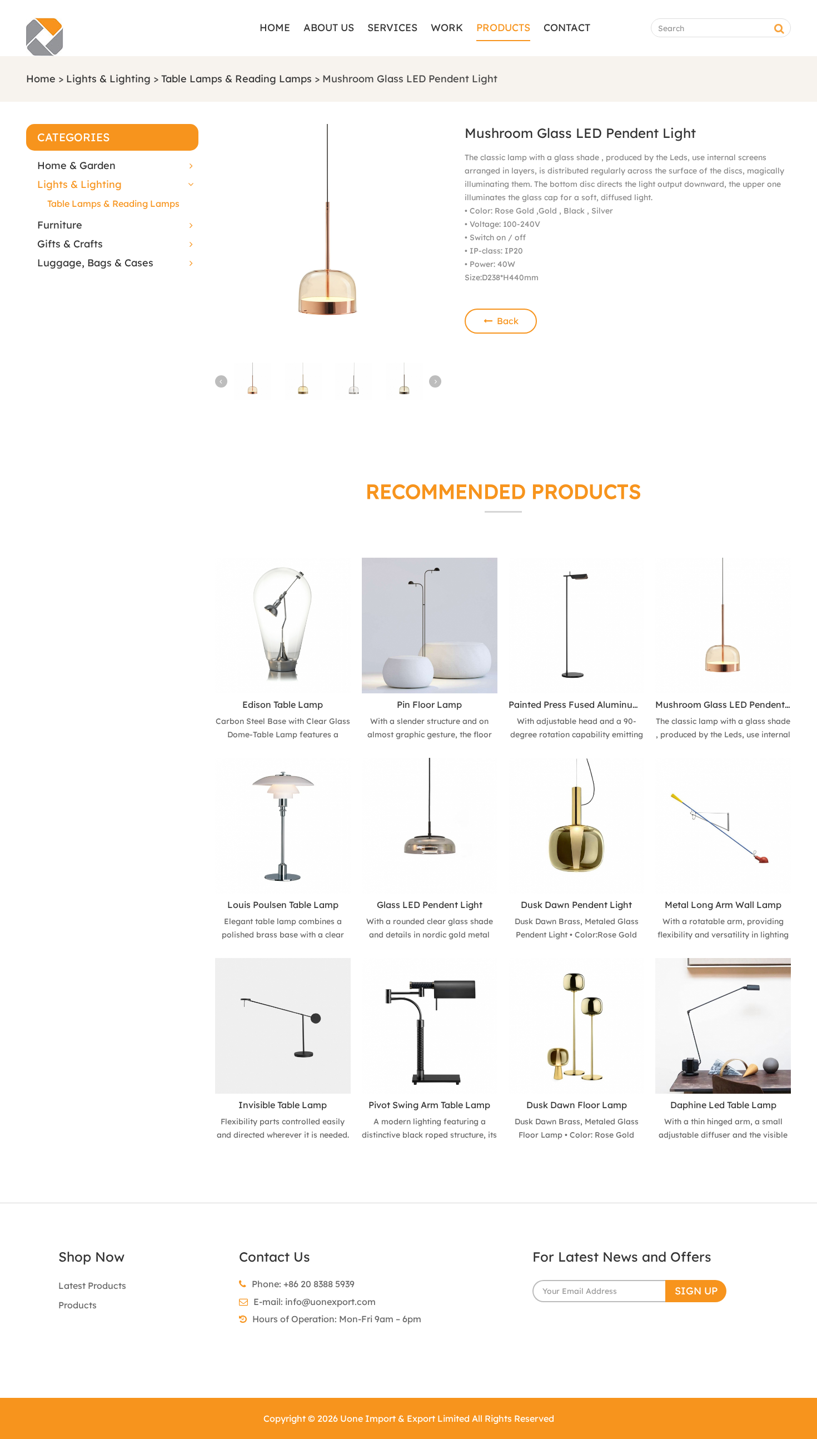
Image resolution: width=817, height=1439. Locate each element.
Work (447, 27)
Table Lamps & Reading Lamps (236, 78)
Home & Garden (76, 165)
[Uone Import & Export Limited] (44, 49)
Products (503, 27)
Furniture (59, 225)
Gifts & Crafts (70, 243)
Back (505, 320)
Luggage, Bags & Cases (95, 262)
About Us (328, 27)
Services (392, 27)
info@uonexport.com (330, 1301)
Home (275, 27)
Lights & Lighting (108, 78)
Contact (567, 27)
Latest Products (92, 1285)
